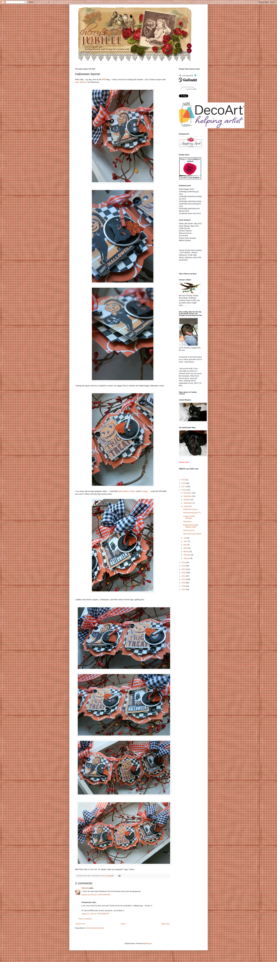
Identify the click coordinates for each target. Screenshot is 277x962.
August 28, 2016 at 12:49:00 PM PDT (96, 895)
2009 (183, 583)
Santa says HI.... (189, 530)
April (186, 548)
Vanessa (85, 888)
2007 (183, 590)
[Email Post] (119, 876)
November (188, 496)
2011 (183, 576)
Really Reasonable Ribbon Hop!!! (190, 526)
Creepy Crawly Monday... (189, 517)
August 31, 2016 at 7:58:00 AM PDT (95, 914)
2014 (183, 566)
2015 (183, 563)
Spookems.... (188, 521)
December (188, 493)
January (187, 558)
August (186, 506)
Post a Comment (85, 919)
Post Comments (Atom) (95, 928)
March (186, 552)
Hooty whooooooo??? (192, 513)
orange (145, 491)
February (187, 555)
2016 (183, 490)
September (188, 503)
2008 (183, 586)
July (185, 538)
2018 (183, 483)
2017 (183, 487)
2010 (183, 579)
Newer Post (80, 924)
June (186, 541)
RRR (104, 79)
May (185, 545)
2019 (183, 480)
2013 (183, 569)
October (187, 500)
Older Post (165, 924)
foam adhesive (81, 82)
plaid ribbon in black (127, 491)
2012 (183, 573)
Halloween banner (190, 509)
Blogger (149, 944)
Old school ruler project (192, 534)
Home (123, 924)
